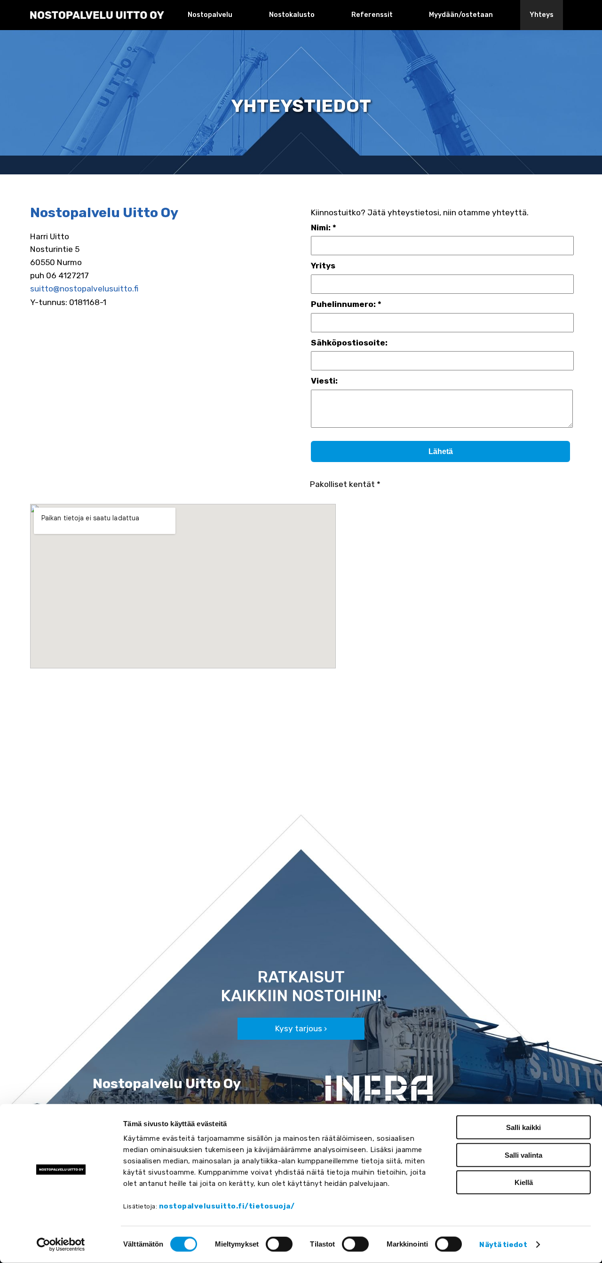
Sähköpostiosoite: (349, 342)
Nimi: (321, 227)
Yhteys (542, 15)
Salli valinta (523, 1155)
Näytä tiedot (503, 1244)
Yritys (323, 265)
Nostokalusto (292, 15)
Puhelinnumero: (343, 304)
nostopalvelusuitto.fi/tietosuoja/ (227, 1206)
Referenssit (372, 15)
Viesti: (324, 380)
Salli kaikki (523, 1127)
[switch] (279, 1244)
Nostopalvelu (210, 15)
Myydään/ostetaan (461, 15)
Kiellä (524, 1182)
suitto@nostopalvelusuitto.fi (84, 288)
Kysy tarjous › (301, 1028)
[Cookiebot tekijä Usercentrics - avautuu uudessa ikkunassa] (61, 1245)
